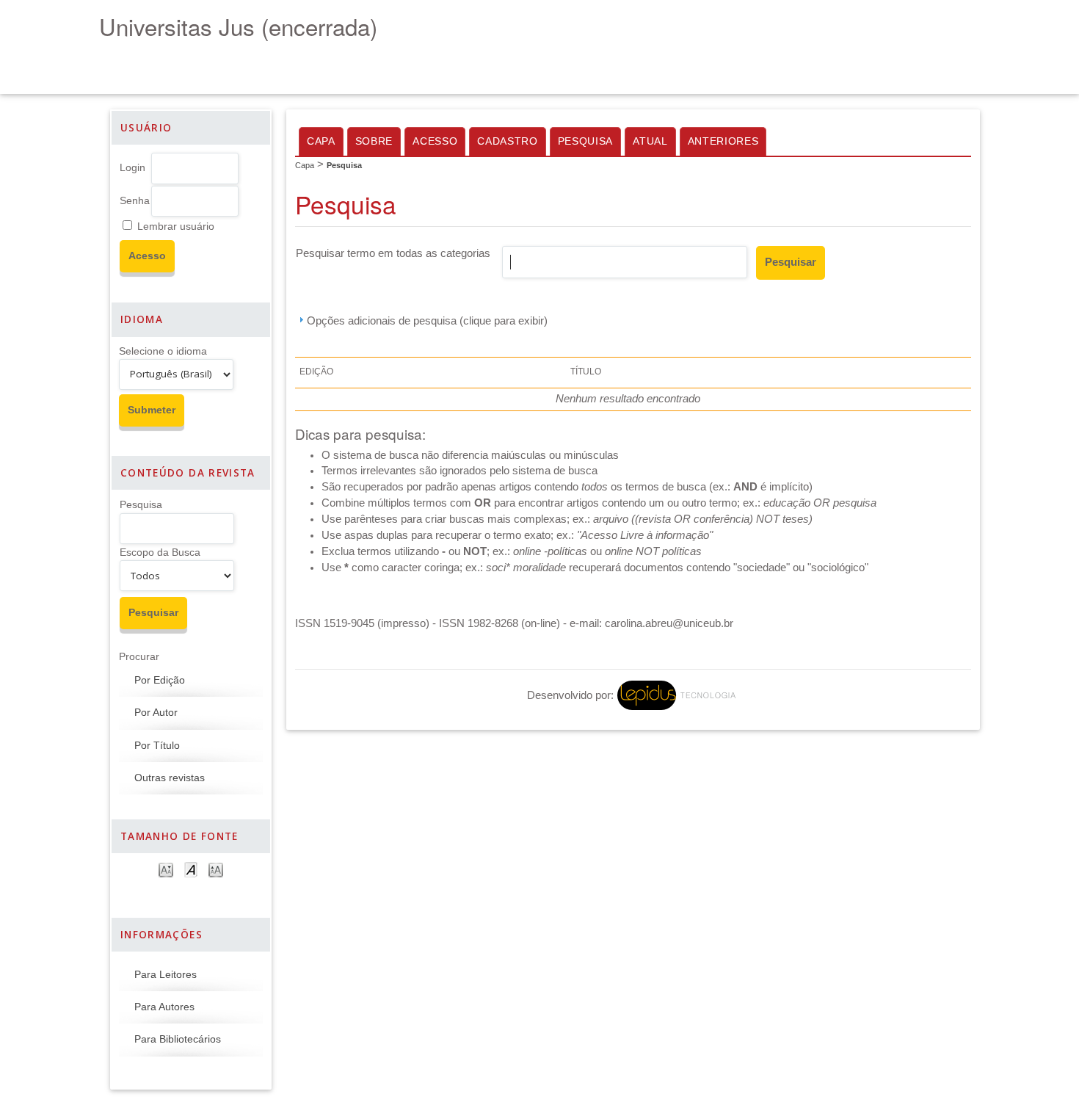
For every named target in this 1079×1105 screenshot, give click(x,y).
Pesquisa (141, 504)
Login (132, 167)
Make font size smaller (166, 869)
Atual (650, 141)
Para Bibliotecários (177, 1039)
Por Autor (156, 712)
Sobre (374, 141)
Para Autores (164, 1006)
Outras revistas (169, 777)
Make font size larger (215, 869)
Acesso (435, 141)
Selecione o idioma (163, 351)
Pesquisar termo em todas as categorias (393, 253)
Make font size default (191, 869)
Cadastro (507, 141)
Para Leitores (165, 974)
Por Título (157, 745)
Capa (321, 141)
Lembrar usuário (175, 226)
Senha (135, 200)
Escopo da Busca (160, 552)
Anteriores (723, 141)
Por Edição (159, 680)
